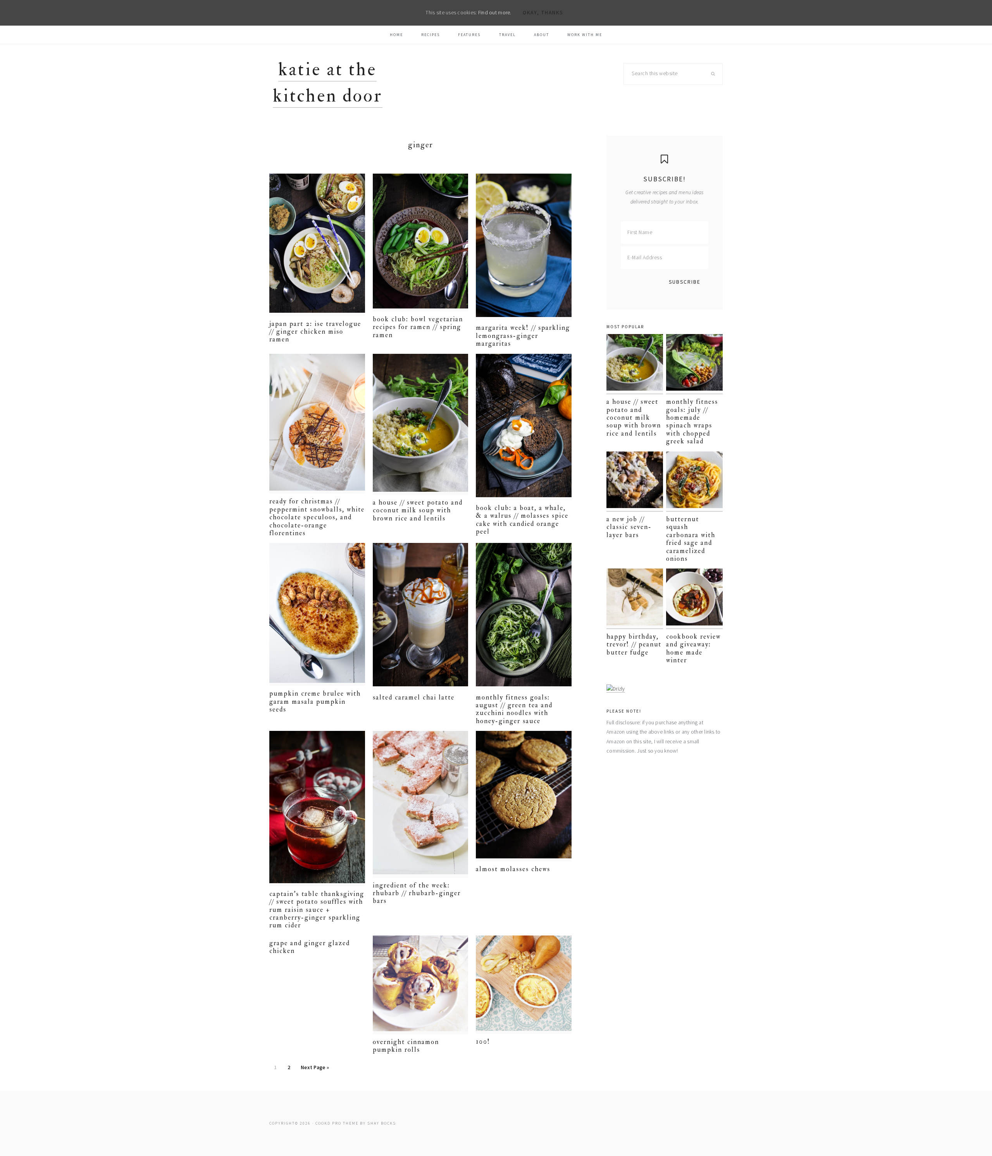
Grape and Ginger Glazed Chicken (309, 947)
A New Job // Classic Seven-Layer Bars (629, 527)
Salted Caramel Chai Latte (414, 697)
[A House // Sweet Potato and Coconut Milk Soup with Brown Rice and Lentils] (634, 364)
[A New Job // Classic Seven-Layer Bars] (634, 481)
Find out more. (495, 12)
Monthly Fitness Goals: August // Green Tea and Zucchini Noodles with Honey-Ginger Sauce (514, 709)
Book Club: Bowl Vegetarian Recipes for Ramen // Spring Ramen (418, 327)
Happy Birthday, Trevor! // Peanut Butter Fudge (633, 644)
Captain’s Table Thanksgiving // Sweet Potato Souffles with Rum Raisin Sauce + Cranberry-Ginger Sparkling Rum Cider (316, 910)
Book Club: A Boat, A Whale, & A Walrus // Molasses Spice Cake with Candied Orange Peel (522, 520)
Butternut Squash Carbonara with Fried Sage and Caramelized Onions (690, 539)
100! (483, 1041)
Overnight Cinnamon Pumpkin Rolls (406, 1046)
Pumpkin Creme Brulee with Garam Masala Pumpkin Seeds (315, 701)
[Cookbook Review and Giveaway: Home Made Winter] (694, 599)
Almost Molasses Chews (513, 869)
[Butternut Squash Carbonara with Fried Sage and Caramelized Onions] (694, 481)
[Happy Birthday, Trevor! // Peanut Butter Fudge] (634, 599)
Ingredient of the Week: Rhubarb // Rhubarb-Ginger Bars (417, 893)
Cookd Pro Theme (336, 1123)
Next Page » (314, 1069)
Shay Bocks (381, 1123)
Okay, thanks (543, 12)
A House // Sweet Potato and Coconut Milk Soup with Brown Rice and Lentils (418, 510)
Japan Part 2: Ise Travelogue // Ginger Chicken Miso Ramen (315, 332)
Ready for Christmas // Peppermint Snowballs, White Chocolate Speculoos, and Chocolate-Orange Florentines (317, 517)
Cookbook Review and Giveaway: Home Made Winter (693, 648)
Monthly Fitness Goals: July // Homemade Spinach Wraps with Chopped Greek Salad (692, 421)
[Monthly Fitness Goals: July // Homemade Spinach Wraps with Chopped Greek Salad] (694, 364)
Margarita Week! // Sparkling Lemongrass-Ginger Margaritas (523, 336)
